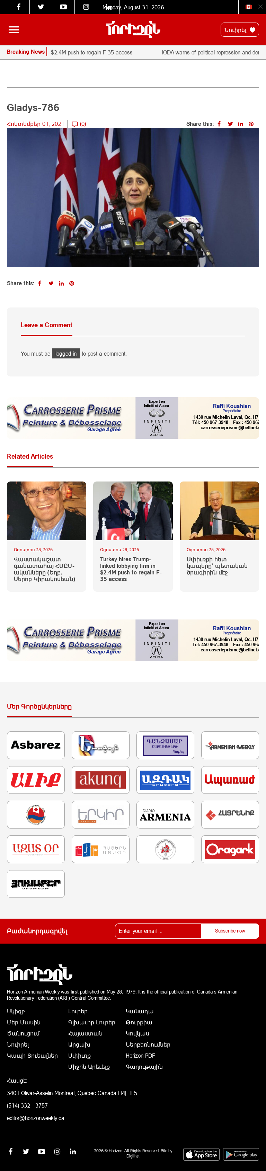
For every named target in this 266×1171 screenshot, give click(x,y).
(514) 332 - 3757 (27, 1105)
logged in (66, 353)
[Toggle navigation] (14, 30)
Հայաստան (85, 1033)
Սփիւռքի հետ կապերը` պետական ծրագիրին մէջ (217, 565)
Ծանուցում (23, 1033)
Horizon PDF (140, 1055)
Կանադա (140, 1011)
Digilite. (133, 1156)
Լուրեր (78, 1011)
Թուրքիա (139, 1022)
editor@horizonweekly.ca (35, 1117)
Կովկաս (137, 1033)
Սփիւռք (79, 1055)
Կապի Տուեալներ (32, 1055)
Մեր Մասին (24, 1022)
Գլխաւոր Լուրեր (91, 1022)
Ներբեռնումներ (148, 1044)
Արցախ (79, 1044)
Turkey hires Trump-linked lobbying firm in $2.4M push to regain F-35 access (131, 569)
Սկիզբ (16, 1011)
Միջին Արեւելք (89, 1066)
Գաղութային (144, 1066)
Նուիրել (236, 29)
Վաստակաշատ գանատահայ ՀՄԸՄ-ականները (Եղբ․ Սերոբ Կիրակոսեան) (44, 569)
